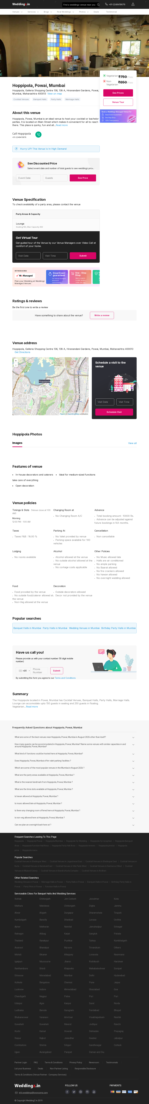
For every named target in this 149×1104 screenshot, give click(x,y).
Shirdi (42, 968)
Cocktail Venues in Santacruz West (106, 866)
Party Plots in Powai (33, 886)
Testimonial (111, 12)
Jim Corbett (70, 898)
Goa (116, 989)
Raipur (18, 1038)
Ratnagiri (19, 933)
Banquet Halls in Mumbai (27, 628)
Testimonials (112, 1062)
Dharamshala (95, 912)
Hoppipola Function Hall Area (35, 845)
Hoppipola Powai (34, 841)
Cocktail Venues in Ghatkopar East (101, 861)
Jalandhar (69, 1038)
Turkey (92, 940)
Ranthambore (21, 968)
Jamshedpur (95, 926)
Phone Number (37, 671)
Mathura (19, 905)
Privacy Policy (76, 1062)
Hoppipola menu (29, 850)
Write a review (101, 315)
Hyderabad (119, 975)
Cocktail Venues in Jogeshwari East (66, 861)
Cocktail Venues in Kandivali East (37, 866)
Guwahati (19, 1024)
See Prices (118, 93)
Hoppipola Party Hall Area (63, 845)
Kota (116, 898)
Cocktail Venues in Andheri (94, 871)
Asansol (19, 947)
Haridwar (118, 961)
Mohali (18, 954)
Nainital (68, 926)
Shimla (42, 1045)
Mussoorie (44, 961)
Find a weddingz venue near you (79, 4)
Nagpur (43, 996)
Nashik (117, 1017)
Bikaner (43, 954)
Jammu (117, 905)
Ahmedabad (70, 989)
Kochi (17, 1031)
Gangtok (93, 933)
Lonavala (93, 954)
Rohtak (18, 898)
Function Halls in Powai (55, 886)
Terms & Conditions (54, 1062)
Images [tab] (17, 443)
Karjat (67, 933)
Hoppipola (19, 841)
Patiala (117, 933)
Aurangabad (45, 1052)
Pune (91, 982)
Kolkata (18, 982)
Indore (42, 989)
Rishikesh (94, 961)
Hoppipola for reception (101, 841)
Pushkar (68, 940)
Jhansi (67, 961)
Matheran (44, 926)
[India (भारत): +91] (23, 670)
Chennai (68, 982)
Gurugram (69, 1010)
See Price (83, 178)
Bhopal (117, 1010)
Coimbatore (20, 1045)
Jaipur (117, 982)
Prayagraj (118, 1031)
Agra (41, 1003)
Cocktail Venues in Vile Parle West (71, 866)
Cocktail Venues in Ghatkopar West (30, 861)
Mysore (68, 947)
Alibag (42, 933)
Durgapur (68, 912)
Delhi (91, 975)
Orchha (117, 919)
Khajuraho (69, 968)
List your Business (23, 1068)
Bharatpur (44, 947)
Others (117, 947)
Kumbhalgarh (120, 940)
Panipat (68, 1052)
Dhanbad (68, 919)
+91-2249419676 (19, 137)
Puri (91, 996)
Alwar (17, 912)
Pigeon (62, 414)
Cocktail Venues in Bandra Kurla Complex (59, 871)
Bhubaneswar (21, 1017)
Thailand (19, 940)
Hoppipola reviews (87, 845)
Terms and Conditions (65, 678)
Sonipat (118, 968)
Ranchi (117, 1024)
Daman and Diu (96, 1052)
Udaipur (18, 1003)
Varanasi (43, 1017)
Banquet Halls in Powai (97, 882)
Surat (91, 1003)
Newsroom (94, 1062)
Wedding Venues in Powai (26, 882)
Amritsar (68, 1017)
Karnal (42, 1031)
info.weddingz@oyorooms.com (33, 1093)
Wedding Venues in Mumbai (84, 628)
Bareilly (43, 919)
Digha (92, 905)
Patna (67, 996)
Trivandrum (94, 947)
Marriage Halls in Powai (52, 882)
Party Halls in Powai (75, 882)
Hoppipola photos (107, 845)
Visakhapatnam (96, 1017)
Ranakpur (44, 940)
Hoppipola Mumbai (54, 841)
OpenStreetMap (73, 414)
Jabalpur (118, 1038)
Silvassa (19, 975)
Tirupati (117, 912)
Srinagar (118, 926)
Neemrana (119, 954)
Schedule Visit (114, 412)
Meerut (67, 1024)
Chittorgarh (44, 898)
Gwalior (93, 1038)
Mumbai (68, 975)
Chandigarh (20, 996)
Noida (117, 1003)
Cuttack (117, 1045)
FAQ (36, 1062)
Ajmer (17, 926)
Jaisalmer (94, 898)
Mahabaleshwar (97, 968)
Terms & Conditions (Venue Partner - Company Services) (40, 1075)
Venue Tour (118, 102)
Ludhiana (19, 1010)
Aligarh (42, 912)
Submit (83, 255)
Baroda (43, 1010)
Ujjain (17, 1052)
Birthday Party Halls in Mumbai (118, 628)
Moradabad (45, 975)
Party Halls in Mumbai (55, 628)
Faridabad (94, 1010)
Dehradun (94, 1031)
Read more (62, 125)
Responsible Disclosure (85, 1068)
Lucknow (19, 989)
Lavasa (92, 919)
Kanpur (67, 1003)
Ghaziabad (94, 989)
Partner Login (21, 1062)
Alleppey (68, 954)
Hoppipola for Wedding (76, 841)
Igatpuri (18, 961)
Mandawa (44, 905)
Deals (96, 12)
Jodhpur (93, 1024)
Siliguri (67, 1045)
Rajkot (42, 1038)
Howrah (68, 1031)
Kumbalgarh (20, 919)
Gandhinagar (95, 1045)
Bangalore (44, 982)
